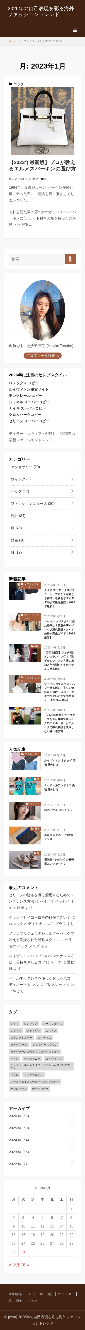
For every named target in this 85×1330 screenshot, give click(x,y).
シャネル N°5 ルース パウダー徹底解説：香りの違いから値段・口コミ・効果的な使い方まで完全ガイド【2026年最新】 (59, 692)
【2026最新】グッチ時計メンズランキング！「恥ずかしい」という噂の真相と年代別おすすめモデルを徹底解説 (59, 660)
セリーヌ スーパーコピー (29, 421)
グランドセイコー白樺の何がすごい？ (39, 917)
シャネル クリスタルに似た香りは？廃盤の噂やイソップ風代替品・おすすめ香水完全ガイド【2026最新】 (59, 629)
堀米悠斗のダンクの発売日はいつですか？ (59, 861)
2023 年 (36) (19, 1152)
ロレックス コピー (24, 383)
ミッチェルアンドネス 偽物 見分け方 (59, 787)
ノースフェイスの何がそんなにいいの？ (34, 1081)
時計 (17, 516)
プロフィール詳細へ (42, 356)
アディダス (33, 1030)
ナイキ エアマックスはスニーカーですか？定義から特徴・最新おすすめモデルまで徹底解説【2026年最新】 (59, 598)
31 (23, 1252)
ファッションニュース (32, 503)
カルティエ (44, 1037)
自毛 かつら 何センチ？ (58, 810)
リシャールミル (33, 1074)
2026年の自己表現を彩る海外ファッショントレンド (41, 11)
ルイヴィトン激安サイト (29, 389)
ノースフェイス (52, 1023)
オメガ (14, 1058)
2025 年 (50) (19, 1128)
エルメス (51, 1030)
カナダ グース (18, 1044)
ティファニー (32, 1058)
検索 (70, 259)
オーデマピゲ (40, 1088)
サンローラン (18, 1088)
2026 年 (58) (19, 1116)
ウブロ (14, 1074)
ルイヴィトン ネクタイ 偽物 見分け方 (59, 762)
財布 (17, 540)
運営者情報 (15, 1294)
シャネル (15, 1030)
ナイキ (14, 1023)
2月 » (24, 1265)
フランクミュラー (21, 1037)
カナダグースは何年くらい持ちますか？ (34, 1051)
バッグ (18, 84)
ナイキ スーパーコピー (27, 408)
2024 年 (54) (19, 1140)
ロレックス (31, 1023)
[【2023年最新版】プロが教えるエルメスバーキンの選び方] (42, 121)
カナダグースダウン (45, 1044)
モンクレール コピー (25, 396)
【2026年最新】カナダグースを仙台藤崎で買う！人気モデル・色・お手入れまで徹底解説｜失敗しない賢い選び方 (59, 723)
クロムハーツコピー (25, 415)
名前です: (16, 346)
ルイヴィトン (54, 1058)
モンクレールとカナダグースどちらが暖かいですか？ (40, 1066)
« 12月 (14, 1265)
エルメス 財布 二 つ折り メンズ (58, 837)
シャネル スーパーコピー (29, 402)
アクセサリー (25, 467)
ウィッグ (20, 479)
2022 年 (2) (18, 1164)
